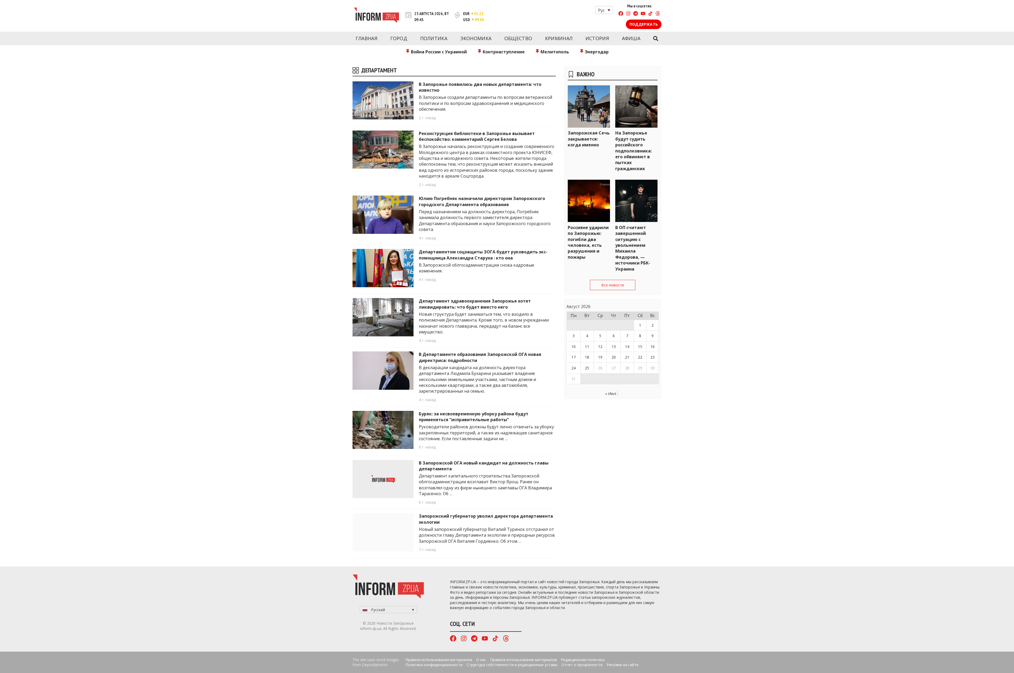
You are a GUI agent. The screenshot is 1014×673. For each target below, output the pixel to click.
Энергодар (596, 52)
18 (587, 357)
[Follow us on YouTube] (643, 14)
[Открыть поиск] (655, 38)
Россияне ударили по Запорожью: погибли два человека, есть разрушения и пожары (588, 242)
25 (587, 367)
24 (573, 367)
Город (398, 38)
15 (640, 346)
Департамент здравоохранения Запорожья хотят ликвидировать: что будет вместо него (475, 304)
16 (652, 346)
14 (627, 346)
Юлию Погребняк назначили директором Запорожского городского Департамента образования (482, 201)
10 (573, 346)
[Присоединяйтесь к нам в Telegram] (635, 14)
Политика (433, 38)
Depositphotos (375, 664)
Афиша (631, 38)
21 (627, 357)
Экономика (476, 38)
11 (587, 346)
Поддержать (644, 24)
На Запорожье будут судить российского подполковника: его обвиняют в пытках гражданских (633, 150)
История (597, 38)
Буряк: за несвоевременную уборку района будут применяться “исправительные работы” (473, 417)
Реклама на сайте (623, 664)
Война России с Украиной (438, 52)
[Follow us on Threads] (657, 14)
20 (614, 357)
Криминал (558, 38)
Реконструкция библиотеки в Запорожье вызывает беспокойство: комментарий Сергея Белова (477, 136)
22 (640, 357)
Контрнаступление (503, 52)
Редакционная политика (582, 659)
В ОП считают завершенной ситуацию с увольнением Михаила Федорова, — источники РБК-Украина (632, 248)
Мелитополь (554, 52)
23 (652, 357)
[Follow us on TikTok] (650, 14)
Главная (366, 38)
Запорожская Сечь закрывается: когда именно (589, 139)
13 (614, 346)
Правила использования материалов (438, 659)
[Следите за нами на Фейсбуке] (620, 14)
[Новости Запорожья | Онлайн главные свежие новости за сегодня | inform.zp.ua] (376, 15)
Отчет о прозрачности (582, 664)
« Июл (610, 393)
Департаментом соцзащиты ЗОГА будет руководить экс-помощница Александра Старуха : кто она (483, 255)
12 (600, 346)
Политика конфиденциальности (434, 664)
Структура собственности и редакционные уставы (512, 664)
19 (600, 357)
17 (573, 357)
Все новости (612, 284)
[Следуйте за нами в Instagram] (628, 14)
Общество (518, 38)
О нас (481, 659)
